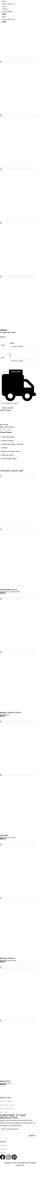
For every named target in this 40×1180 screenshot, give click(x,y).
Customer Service (6, 1101)
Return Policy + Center (7, 1105)
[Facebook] (2, 1157)
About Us (3, 1112)
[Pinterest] (14, 1157)
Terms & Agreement (6, 1108)
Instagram (3, 1149)
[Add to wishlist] (2, 584)
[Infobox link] (18, 38)
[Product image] (18, 554)
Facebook (3, 1145)
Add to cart (15, 372)
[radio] (21, 343)
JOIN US (3, 1142)
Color (3, 345)
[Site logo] (8, 4)
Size (2, 357)
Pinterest (3, 1152)
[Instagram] (8, 1157)
